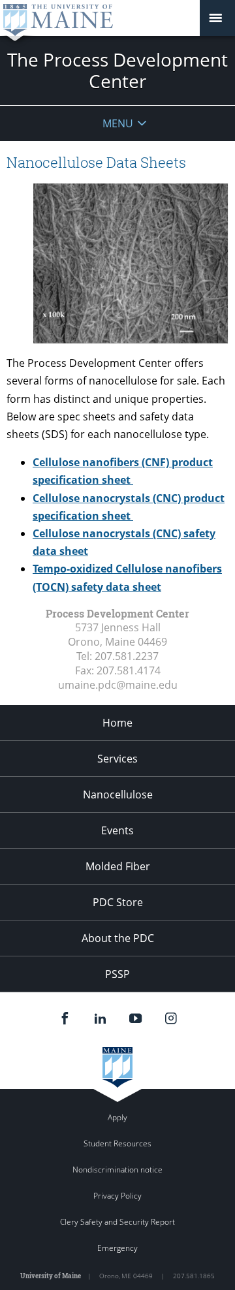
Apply (117, 1117)
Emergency (117, 1247)
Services (117, 758)
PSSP (117, 974)
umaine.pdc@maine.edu (118, 685)
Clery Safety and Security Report (117, 1221)
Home (117, 723)
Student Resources (117, 1143)
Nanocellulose (118, 794)
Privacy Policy (117, 1195)
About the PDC (118, 938)
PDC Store (118, 902)
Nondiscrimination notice (117, 1169)
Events (117, 830)
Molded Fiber (118, 866)
